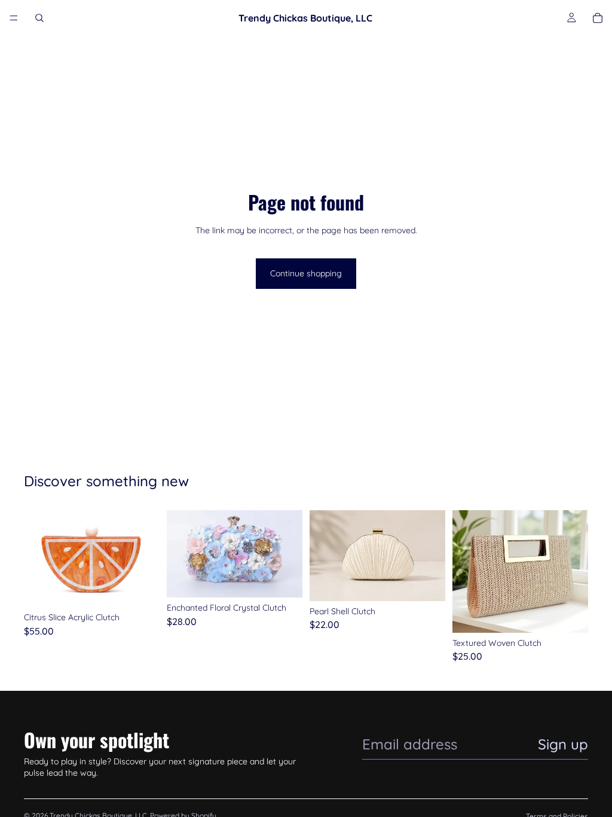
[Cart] (598, 18)
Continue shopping (306, 273)
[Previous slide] (37, 558)
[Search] (39, 18)
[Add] (141, 588)
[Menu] (13, 18)
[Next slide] (146, 558)
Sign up (563, 744)
